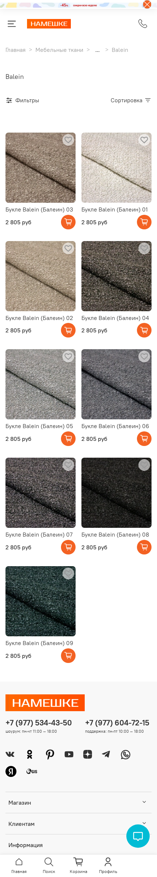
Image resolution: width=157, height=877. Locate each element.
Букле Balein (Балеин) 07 (39, 534)
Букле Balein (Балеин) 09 (39, 643)
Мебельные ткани (59, 49)
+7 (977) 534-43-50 (38, 723)
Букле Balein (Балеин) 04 (115, 317)
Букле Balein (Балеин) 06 (115, 426)
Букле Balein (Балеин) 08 (115, 534)
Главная (15, 49)
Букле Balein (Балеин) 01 (114, 209)
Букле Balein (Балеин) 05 (39, 426)
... (97, 49)
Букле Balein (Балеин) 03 (39, 209)
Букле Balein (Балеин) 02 (39, 317)
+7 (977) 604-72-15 (117, 723)
